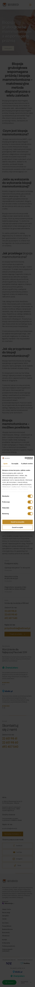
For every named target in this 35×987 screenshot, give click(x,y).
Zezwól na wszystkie (17, 522)
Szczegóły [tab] (14, 463)
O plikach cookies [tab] (27, 463)
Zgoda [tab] (5, 463)
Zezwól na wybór (17, 527)
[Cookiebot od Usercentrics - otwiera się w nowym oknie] (25, 458)
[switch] (30, 501)
